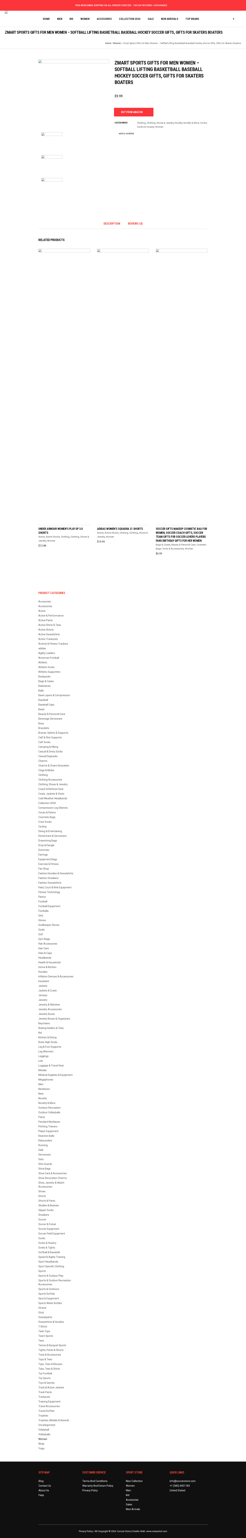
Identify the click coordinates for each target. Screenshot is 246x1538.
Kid (40, 1032)
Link (40, 1060)
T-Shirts (42, 1326)
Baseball (43, 700)
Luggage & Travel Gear (51, 1065)
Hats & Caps (45, 953)
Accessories (45, 606)
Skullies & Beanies (48, 1205)
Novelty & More (191, 122)
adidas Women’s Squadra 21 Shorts (120, 529)
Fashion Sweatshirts (49, 882)
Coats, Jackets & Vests (51, 793)
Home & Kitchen (47, 967)
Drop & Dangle (46, 845)
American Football (48, 657)
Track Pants (45, 1392)
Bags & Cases (163, 544)
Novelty (178, 122)
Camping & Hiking (48, 746)
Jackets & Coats (47, 990)
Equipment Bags (47, 859)
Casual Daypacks (48, 756)
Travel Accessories (49, 1406)
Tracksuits (44, 1396)
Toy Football (45, 1373)
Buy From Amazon (132, 112)
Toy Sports (44, 1378)
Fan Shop (43, 868)
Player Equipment (48, 1131)
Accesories (44, 601)
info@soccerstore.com (183, 1481)
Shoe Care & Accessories (52, 1173)
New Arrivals (133, 1509)
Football (42, 901)
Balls (41, 690)
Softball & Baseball (49, 1252)
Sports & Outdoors (48, 1289)
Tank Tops (44, 1331)
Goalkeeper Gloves (48, 924)
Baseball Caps (46, 704)
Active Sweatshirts (49, 634)
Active (41, 536)
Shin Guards (45, 1164)
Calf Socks (44, 742)
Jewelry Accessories (50, 1009)
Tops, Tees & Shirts (49, 1368)
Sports (42, 1271)
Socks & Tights (46, 1247)
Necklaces (44, 1089)
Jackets (42, 985)
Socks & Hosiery (145, 126)
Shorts (42, 1196)
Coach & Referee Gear (51, 789)
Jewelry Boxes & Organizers (54, 1018)
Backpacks (44, 676)
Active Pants (45, 620)
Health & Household (49, 962)
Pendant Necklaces (49, 1121)
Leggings (43, 1056)
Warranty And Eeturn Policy (97, 1485)
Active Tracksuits (48, 639)
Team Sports (45, 1335)
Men (40, 1084)
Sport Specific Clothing (51, 1266)
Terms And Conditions (95, 1481)
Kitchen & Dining (47, 1037)
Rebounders (45, 1140)
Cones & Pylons (47, 812)
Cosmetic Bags (46, 817)
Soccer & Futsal (47, 1224)
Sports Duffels (46, 1293)
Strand (42, 1307)
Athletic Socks (46, 667)
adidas (42, 648)
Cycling (42, 826)
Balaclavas (44, 685)
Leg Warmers (45, 1051)
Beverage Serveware (50, 718)
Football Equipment (49, 906)
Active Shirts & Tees (49, 625)
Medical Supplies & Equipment (55, 1074)
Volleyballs (44, 1434)
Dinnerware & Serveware (52, 835)
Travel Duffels (46, 1410)
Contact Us (45, 1485)
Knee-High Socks (47, 1042)
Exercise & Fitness (48, 864)
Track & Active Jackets (51, 1387)
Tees (41, 1340)
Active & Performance (51, 615)
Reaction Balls (46, 1135)
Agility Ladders (46, 653)
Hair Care (43, 948)
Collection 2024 (47, 803)
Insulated (43, 981)
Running (43, 1145)
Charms (42, 760)
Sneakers (43, 1214)
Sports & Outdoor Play (50, 1275)
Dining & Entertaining (50, 831)
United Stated (177, 1490)
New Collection (134, 1481)
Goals (41, 929)
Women (117, 43)
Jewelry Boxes (46, 1014)
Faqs (41, 1495)
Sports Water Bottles (50, 1303)
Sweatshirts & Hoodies (51, 1321)
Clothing (141, 122)
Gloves (42, 920)
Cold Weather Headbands (52, 798)
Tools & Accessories (173, 548)
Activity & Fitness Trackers (53, 643)
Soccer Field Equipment (51, 1233)
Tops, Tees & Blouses (50, 1364)
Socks (203, 122)
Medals (42, 1070)
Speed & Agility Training (51, 1257)
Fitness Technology (49, 892)
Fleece (42, 896)
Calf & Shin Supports (50, 737)
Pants (41, 1117)
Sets (41, 1159)
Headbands (44, 957)
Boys (41, 723)
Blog (41, 1481)
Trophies (43, 1415)
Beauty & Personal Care (183, 544)
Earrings (43, 854)
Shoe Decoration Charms (52, 1178)
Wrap (41, 1443)
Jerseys (42, 995)
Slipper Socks (46, 1210)
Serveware (44, 1154)
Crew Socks (45, 821)
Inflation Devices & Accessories (55, 976)
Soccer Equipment (48, 1228)
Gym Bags (44, 939)
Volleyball (43, 1429)
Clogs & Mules (46, 770)
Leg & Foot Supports (49, 1046)
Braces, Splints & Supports (53, 732)
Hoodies (43, 971)
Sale (40, 1149)
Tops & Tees (45, 1359)
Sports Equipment (48, 1298)
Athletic (42, 662)
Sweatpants (45, 1317)
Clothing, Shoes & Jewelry (160, 122)
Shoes (42, 1191)
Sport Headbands (48, 1261)
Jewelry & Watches (49, 1004)
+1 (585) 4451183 (180, 1485)
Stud (41, 1312)
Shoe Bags (44, 1168)
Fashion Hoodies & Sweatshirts (55, 873)
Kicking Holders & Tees (51, 1028)
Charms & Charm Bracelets (53, 765)
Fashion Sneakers (48, 878)
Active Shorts (53, 536)
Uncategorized (46, 1425)
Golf (40, 934)
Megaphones (45, 1079)
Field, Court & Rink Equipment (54, 887)
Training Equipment (49, 1401)
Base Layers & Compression (54, 695)
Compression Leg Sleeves (53, 807)
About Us (44, 1490)
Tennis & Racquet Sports (52, 1345)
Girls (40, 915)
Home (108, 43)
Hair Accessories (47, 943)
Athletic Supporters (49, 671)
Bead (41, 709)
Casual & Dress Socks (50, 751)
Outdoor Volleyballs (49, 1112)
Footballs (43, 910)
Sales (129, 1504)
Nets (41, 1093)
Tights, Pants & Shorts (51, 1350)
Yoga (41, 1448)
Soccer (42, 1219)
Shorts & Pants (46, 1200)
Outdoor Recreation (49, 1107)
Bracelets (43, 728)
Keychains (44, 1023)
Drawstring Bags (47, 840)
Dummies (43, 849)
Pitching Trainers (47, 1126)
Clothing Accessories (50, 779)
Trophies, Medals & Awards (53, 1420)
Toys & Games (46, 1382)
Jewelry (42, 999)
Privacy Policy (90, 1490)
